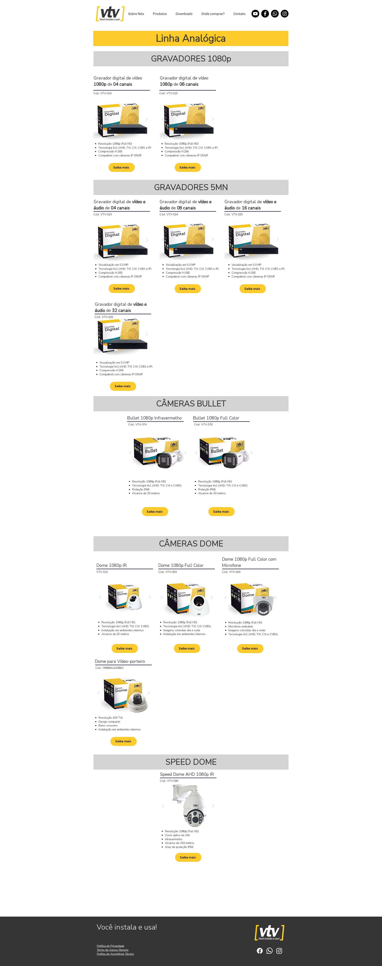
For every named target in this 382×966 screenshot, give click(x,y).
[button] (136, 14)
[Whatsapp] (275, 14)
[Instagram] (284, 14)
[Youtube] (255, 14)
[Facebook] (265, 14)
